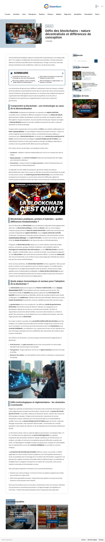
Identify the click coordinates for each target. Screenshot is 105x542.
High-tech (49, 26)
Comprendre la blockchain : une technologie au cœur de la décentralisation (23, 77)
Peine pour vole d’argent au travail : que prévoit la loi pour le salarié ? (21, 514)
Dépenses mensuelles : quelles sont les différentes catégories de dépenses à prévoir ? (90, 85)
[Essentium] (52, 6)
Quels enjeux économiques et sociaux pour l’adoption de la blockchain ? (51, 77)
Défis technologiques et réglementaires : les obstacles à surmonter (51, 81)
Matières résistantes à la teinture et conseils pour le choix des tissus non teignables (52, 514)
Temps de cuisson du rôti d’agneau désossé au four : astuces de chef (85, 106)
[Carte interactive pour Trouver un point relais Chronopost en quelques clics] (77, 75)
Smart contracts (15, 158)
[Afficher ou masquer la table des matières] (45, 73)
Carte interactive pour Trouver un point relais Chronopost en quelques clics (89, 74)
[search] (97, 6)
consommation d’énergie (17, 238)
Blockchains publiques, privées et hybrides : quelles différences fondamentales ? (23, 81)
